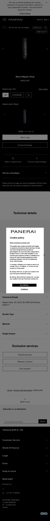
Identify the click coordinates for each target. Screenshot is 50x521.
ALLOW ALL (24, 285)
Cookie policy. (21, 268)
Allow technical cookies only (20, 242)
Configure (24, 289)
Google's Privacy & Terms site (18, 253)
